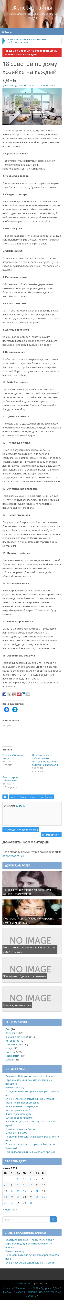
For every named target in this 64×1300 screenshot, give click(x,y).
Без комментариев (46, 86)
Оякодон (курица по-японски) (22, 830)
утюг (49, 797)
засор (33, 797)
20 (5, 1196)
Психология (12, 1055)
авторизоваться (13, 856)
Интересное (12, 1040)
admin (20, 86)
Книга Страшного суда (18, 1114)
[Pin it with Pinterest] (19, 694)
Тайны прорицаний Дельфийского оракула (30, 1151)
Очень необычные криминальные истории (29, 1098)
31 (31, 1202)
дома (12, 50)
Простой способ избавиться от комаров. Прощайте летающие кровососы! (45, 759)
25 (37, 1196)
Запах (23, 797)
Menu (8, 32)
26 (43, 1196)
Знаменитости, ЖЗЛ (17, 1036)
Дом (7, 1029)
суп (41, 797)
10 (31, 1185)
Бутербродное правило (19, 1117)
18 (37, 1191)
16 (24, 1191)
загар (13, 797)
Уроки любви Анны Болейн (20, 1129)
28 (12, 1202)
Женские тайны (32, 7)
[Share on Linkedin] (23, 694)
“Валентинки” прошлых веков (22, 1102)
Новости (10, 1052)
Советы (24, 50)
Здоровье (11, 1033)
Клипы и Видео (14, 1044)
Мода (8, 1048)
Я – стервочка (49, 835)
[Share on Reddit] (14, 694)
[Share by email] (28, 694)
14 (12, 1191)
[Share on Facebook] (4, 694)
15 (18, 1191)
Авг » (14, 1209)
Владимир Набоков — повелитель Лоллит (29, 1076)
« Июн (6, 1209)
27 (5, 1202)
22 (18, 1196)
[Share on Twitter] (9, 694)
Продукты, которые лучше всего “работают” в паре (26, 41)
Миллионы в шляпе (16, 1132)
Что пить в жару (14, 1087)
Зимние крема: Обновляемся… (11, 778)
